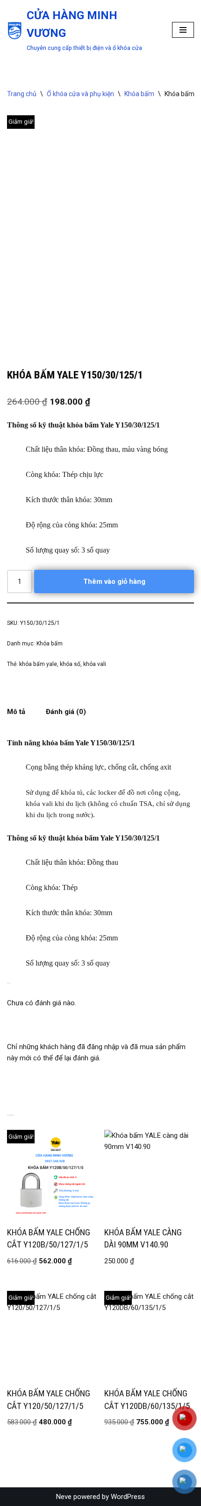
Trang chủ (21, 94)
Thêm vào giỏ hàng (114, 581)
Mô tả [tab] (16, 711)
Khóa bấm (139, 94)
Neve (64, 1496)
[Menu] (183, 30)
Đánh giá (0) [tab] (66, 711)
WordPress (128, 1496)
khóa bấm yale (38, 664)
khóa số (70, 664)
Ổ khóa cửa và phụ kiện (80, 94)
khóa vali (94, 664)
